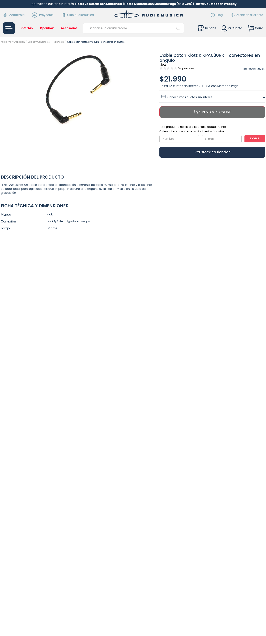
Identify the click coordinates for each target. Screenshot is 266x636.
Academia (17, 15)
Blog (219, 15)
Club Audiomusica (80, 15)
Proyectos (46, 15)
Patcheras (58, 42)
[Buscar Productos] (178, 28)
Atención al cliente (249, 15)
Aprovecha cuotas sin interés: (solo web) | (134, 4)
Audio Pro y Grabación (13, 42)
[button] (77, 89)
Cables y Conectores (39, 42)
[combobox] (133, 28)
